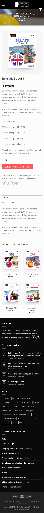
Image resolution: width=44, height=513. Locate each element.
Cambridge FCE (8, 403)
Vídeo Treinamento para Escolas (15, 482)
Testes (30, 501)
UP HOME (8, 501)
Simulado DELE (32, 274)
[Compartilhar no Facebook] (8, 183)
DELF (29, 403)
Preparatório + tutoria (11, 453)
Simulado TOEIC (11, 274)
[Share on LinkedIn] (17, 183)
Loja (24, 501)
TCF (29, 415)
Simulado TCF (11, 308)
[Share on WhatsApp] (4, 183)
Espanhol (36, 403)
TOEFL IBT (33, 419)
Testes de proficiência (11, 467)
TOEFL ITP (6, 423)
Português (29, 411)
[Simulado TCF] (11, 293)
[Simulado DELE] (32, 260)
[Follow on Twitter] (34, 337)
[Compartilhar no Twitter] (13, 183)
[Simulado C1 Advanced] (32, 293)
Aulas (4, 439)
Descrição (6, 198)
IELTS (9, 407)
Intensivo (31, 407)
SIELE (15, 415)
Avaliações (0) (8, 203)
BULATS (16, 398)
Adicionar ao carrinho (17, 167)
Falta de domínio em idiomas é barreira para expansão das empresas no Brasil (24, 354)
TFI (19, 419)
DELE (23, 403)
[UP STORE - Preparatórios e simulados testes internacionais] (22, 4)
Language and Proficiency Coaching (17, 448)
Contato (22, 503)
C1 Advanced (25, 398)
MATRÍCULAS (19, 411)
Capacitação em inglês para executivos (24, 373)
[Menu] (3, 5)
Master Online (7, 411)
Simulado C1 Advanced (32, 309)
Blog (36, 501)
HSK (4, 407)
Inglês (24, 407)
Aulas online (7, 398)
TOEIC (14, 423)
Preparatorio (7, 415)
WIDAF (21, 423)
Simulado (22, 415)
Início (9, 14)
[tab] (22, 197)
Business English (9, 443)
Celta (17, 403)
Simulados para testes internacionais (26, 15)
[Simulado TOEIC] (11, 260)
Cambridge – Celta (16, 381)
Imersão (16, 407)
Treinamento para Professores (14, 477)
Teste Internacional (9, 419)
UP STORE (17, 501)
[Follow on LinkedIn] (38, 337)
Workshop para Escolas (12, 487)
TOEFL (25, 419)
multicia (26, 510)
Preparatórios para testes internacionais (18, 458)
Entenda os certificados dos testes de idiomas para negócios (23, 364)
